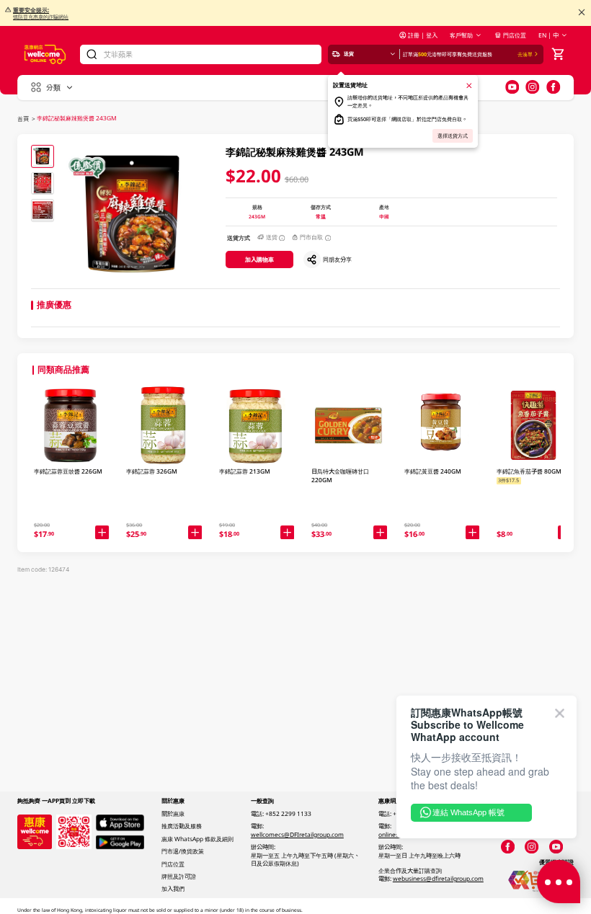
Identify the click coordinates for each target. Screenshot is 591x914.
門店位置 (514, 35)
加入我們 (173, 888)
